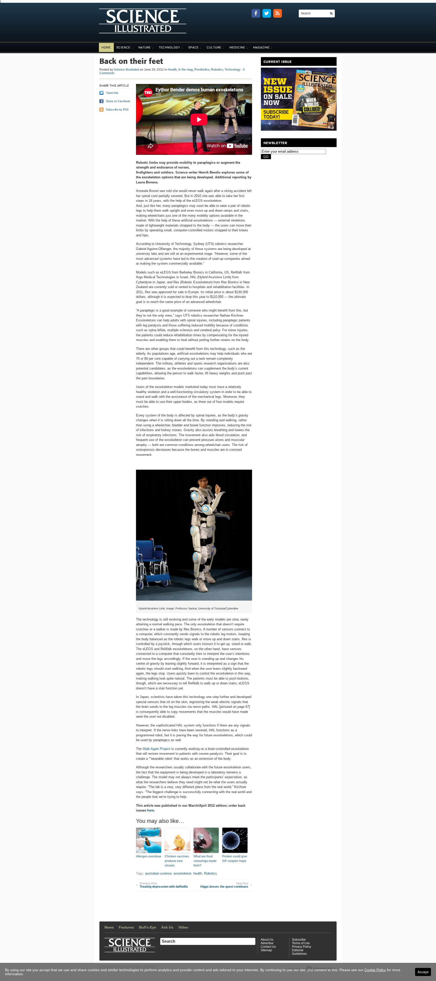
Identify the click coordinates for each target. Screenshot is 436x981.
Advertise (267, 943)
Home (106, 47)
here (150, 810)
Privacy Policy (301, 946)
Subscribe (299, 939)
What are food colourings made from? (205, 861)
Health (172, 69)
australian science (158, 873)
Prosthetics (201, 69)
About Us (267, 939)
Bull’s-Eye (147, 927)
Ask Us (167, 927)
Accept (423, 972)
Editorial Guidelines (299, 952)
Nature (144, 47)
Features (126, 927)
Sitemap (266, 950)
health (197, 873)
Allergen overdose (148, 856)
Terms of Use (301, 943)
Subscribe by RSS (117, 109)
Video (183, 927)
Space (193, 47)
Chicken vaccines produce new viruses (177, 861)
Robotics (217, 69)
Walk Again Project (156, 749)
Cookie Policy (375, 970)
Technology (169, 47)
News (109, 927)
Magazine (261, 47)
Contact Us (268, 946)
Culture (214, 47)
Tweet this (112, 92)
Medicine (237, 47)
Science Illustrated (126, 69)
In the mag (185, 69)
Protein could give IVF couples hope (234, 859)
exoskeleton (182, 873)
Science (123, 47)
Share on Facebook (118, 101)
